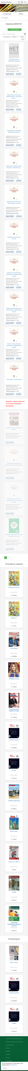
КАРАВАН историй (14, 679)
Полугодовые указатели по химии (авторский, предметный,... (14, 464)
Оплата (8, 1048)
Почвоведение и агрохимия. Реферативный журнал (14, 131)
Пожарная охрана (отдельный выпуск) (14, 428)
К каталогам (7, 14)
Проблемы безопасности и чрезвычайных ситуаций (14, 202)
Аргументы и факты (14, 861)
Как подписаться (10, 1045)
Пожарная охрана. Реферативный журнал (14, 60)
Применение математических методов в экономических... (14, 166)
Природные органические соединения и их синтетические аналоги (14, 500)
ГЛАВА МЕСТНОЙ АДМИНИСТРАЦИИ (14, 710)
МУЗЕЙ (14, 892)
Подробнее (14, 1065)
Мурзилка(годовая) (14, 587)
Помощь (8, 1057)
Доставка (8, 1051)
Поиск (21, 14)
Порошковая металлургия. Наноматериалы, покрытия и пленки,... (14, 96)
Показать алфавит (14, 29)
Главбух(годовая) (14, 739)
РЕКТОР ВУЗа (14, 648)
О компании (9, 1060)
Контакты (8, 1054)
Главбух (14, 770)
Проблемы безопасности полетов (14, 238)
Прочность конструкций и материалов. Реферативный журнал (14, 345)
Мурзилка (14, 618)
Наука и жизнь (14, 962)
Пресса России (6, 2)
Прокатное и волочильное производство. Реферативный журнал (14, 274)
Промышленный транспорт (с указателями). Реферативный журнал (14, 309)
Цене (23, 39)
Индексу (22, 36)
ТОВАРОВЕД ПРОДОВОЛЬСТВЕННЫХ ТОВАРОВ (14, 924)
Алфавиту (14, 36)
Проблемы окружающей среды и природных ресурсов (14, 535)
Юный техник (14, 831)
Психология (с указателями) (14, 379)
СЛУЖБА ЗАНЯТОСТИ (14, 800)
